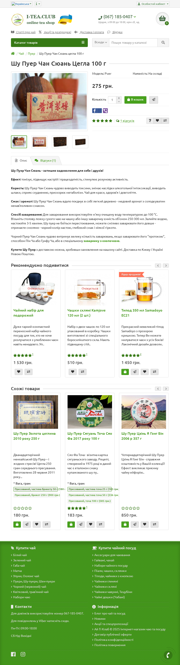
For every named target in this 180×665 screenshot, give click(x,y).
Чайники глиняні (106, 581)
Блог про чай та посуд (109, 613)
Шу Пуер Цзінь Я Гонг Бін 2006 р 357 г (142, 435)
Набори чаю (21, 597)
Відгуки (117, 32)
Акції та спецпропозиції (111, 624)
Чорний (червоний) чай (29, 586)
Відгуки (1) (48, 160)
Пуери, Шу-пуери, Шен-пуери (34, 581)
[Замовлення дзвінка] (168, 655)
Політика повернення (110, 645)
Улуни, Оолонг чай (26, 576)
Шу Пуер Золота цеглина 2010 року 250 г (34, 435)
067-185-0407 (73, 613)
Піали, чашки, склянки (110, 571)
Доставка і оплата (91, 32)
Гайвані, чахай (104, 560)
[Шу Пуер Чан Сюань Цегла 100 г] (49, 101)
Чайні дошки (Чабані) (109, 597)
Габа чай (19, 565)
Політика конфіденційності (113, 640)
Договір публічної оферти (112, 634)
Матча (17, 571)
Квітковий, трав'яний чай (31, 592)
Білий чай (20, 555)
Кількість (99, 99)
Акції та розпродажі (57, 32)
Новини (99, 618)
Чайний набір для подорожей (28, 312)
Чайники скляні (105, 586)
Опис (23, 160)
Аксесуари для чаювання (112, 555)
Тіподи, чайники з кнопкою (113, 576)
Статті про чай (26, 32)
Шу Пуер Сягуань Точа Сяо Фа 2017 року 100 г (89, 435)
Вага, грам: (23, 483)
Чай (21, 53)
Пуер (31, 53)
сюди (64, 621)
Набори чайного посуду (111, 565)
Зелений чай (22, 560)
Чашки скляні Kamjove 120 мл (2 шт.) (86, 312)
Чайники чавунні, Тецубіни (113, 592)
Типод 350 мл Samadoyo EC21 (141, 312)
